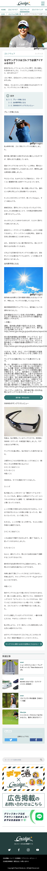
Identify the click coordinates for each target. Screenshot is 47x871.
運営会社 (16, 861)
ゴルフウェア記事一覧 (14, 14)
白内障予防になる (19, 102)
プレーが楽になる (19, 99)
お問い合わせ (25, 861)
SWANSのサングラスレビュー (23, 105)
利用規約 (18, 858)
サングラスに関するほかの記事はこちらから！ (22, 644)
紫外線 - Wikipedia (22, 397)
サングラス (8, 731)
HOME (3, 14)
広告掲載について (8, 858)
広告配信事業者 (8, 861)
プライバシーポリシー (29, 858)
